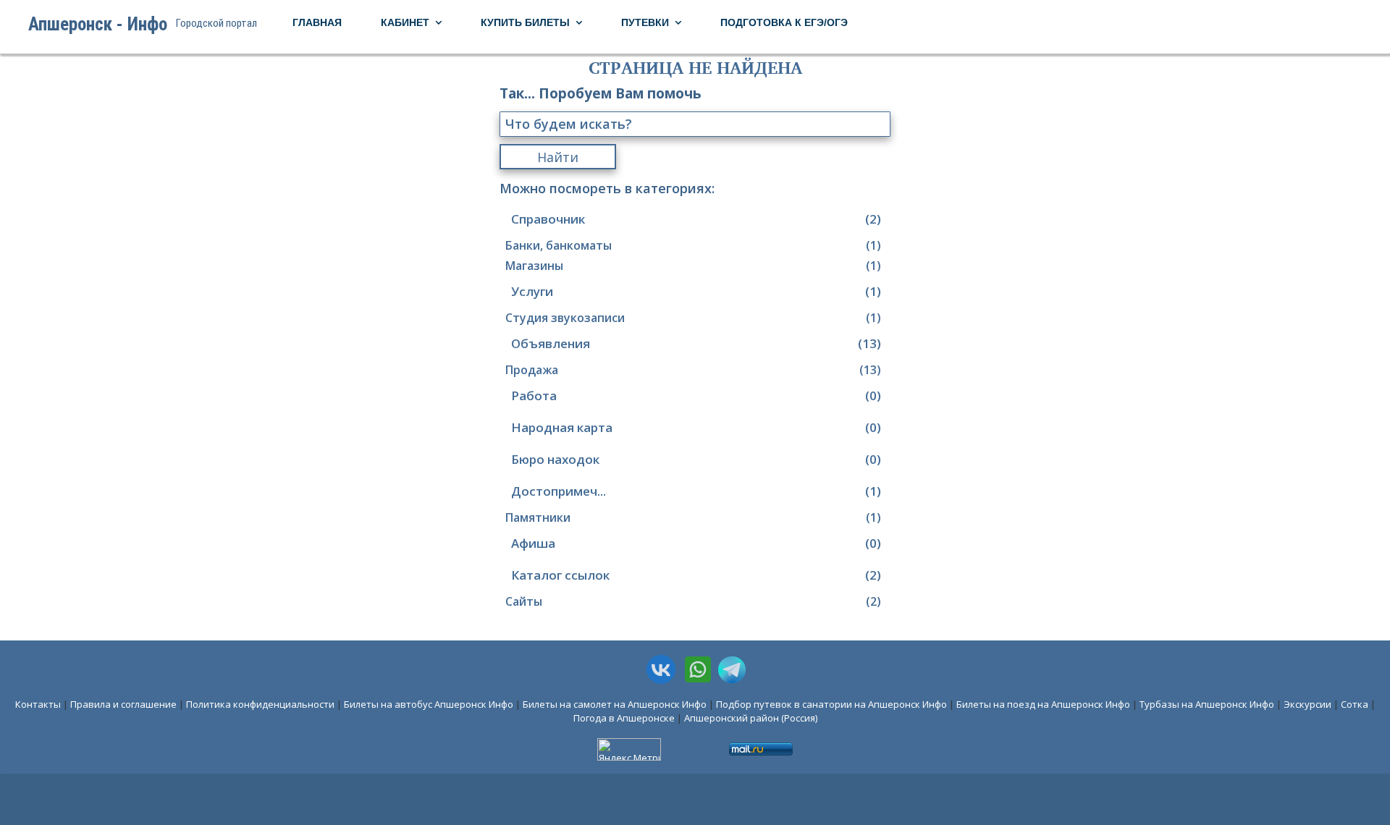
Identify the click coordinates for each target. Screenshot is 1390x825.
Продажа (693, 370)
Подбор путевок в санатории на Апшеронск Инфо (831, 704)
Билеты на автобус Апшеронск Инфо (428, 704)
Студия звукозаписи (693, 318)
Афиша (696, 543)
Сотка (1354, 704)
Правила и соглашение (123, 704)
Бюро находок (696, 459)
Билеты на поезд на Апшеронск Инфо (1043, 704)
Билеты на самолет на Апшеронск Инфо (615, 704)
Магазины (693, 266)
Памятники (693, 517)
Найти (557, 157)
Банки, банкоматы (693, 245)
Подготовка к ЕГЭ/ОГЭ (784, 22)
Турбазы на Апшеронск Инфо (1207, 704)
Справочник (696, 219)
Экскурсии (1307, 704)
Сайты (693, 601)
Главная (317, 22)
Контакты (38, 704)
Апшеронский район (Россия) (750, 717)
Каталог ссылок (696, 575)
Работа (696, 395)
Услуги (696, 291)
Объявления (696, 343)
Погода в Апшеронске (624, 717)
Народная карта (696, 427)
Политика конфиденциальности (260, 704)
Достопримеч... (696, 491)
